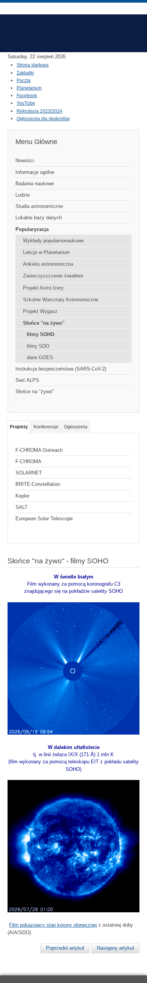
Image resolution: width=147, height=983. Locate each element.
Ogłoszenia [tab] (75, 427)
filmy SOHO (40, 334)
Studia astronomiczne (39, 206)
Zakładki (25, 73)
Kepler (22, 496)
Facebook (27, 95)
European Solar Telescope (44, 518)
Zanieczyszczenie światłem (53, 276)
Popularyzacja (32, 229)
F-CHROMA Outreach (39, 450)
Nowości (24, 160)
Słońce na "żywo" (34, 391)
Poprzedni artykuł (65, 948)
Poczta (24, 80)
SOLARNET (28, 473)
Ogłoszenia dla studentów (43, 118)
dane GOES (40, 357)
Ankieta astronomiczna (48, 264)
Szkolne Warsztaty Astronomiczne (60, 299)
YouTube (26, 103)
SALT (21, 507)
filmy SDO (38, 346)
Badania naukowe (34, 183)
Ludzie (22, 195)
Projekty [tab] (19, 427)
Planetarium (29, 88)
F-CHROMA (28, 461)
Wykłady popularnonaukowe (53, 240)
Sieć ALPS (27, 380)
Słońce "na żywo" (43, 323)
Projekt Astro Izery (43, 288)
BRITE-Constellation (37, 484)
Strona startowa (33, 65)
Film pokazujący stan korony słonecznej (53, 925)
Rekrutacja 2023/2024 (39, 111)
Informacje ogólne (34, 172)
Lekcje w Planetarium (46, 252)
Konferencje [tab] (46, 427)
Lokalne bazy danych (38, 217)
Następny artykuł (115, 948)
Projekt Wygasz (40, 311)
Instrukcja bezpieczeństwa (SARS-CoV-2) (60, 369)
